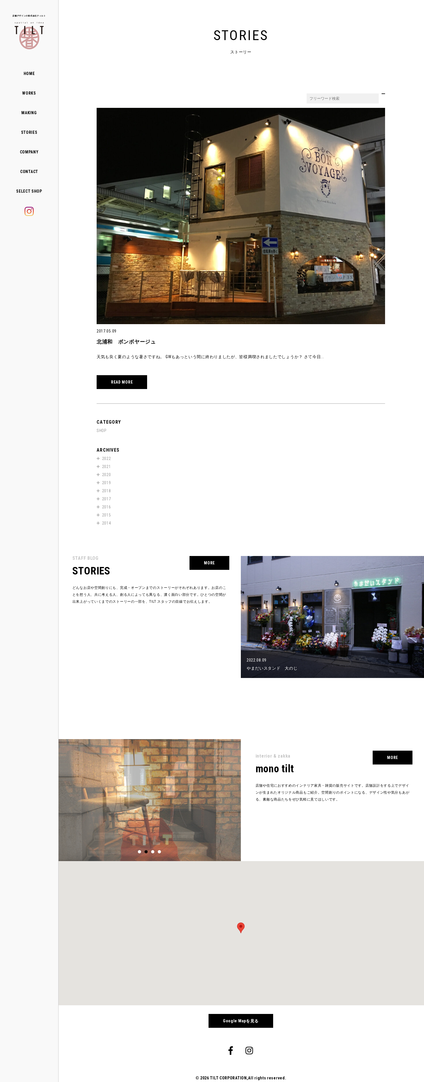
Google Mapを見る (241, 1021)
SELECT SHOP (29, 191)
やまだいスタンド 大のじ (272, 668)
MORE (209, 563)
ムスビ (253, 729)
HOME (29, 73)
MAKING (29, 112)
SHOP (102, 430)
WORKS (29, 93)
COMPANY (29, 152)
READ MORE (122, 382)
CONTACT (29, 171)
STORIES (29, 132)
